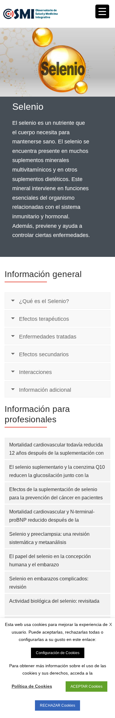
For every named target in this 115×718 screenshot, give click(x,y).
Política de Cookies (32, 686)
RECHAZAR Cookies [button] (57, 705)
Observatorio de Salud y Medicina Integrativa (30, 13)
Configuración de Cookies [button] (57, 653)
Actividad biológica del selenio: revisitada (54, 601)
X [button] (110, 624)
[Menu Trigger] (102, 11)
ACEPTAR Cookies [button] (86, 686)
